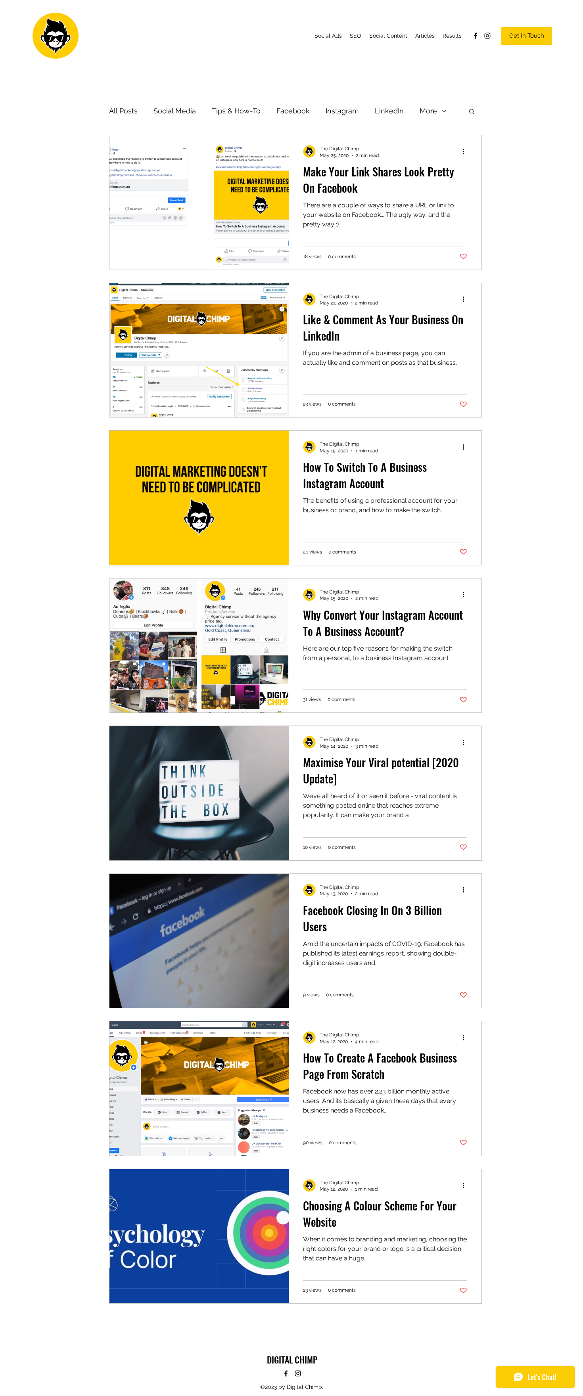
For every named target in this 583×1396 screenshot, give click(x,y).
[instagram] (487, 36)
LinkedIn (389, 111)
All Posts (123, 111)
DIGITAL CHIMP (292, 1359)
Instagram (342, 111)
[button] (472, 112)
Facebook (293, 111)
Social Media (174, 111)
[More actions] (466, 151)
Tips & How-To (236, 111)
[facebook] (475, 36)
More (428, 111)
